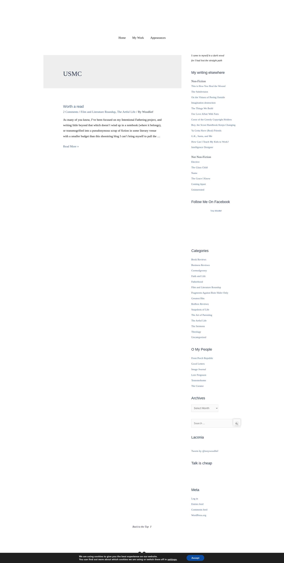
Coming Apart (198, 184)
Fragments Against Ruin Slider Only (209, 292)
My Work (138, 37)
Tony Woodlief (216, 211)
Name (194, 173)
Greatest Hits (197, 298)
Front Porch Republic (202, 358)
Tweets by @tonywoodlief (204, 451)
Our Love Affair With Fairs (205, 114)
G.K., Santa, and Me (201, 136)
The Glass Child (199, 167)
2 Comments (70, 111)
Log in (194, 498)
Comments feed (199, 509)
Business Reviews (200, 265)
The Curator (197, 386)
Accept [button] (195, 558)
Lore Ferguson (198, 375)
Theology (196, 331)
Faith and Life (198, 276)
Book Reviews (198, 259)
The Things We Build (202, 108)
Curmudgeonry (199, 270)
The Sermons (198, 326)
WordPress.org (198, 515)
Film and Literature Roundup (98, 111)
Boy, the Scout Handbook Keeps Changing (213, 125)
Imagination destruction (203, 102)
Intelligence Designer (202, 147)
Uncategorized (198, 337)
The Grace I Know (200, 178)
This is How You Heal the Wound (208, 86)
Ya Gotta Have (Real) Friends (206, 130)
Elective (195, 162)
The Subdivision (199, 91)
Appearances (158, 37)
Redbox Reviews (200, 304)
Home (122, 37)
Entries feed (197, 504)
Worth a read (73, 106)
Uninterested (197, 189)
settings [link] (172, 559)
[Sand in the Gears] (216, 226)
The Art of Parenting (201, 315)
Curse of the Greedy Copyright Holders (211, 119)
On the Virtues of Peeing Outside (208, 97)
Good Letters (198, 363)
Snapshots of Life (200, 309)
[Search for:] (216, 423)
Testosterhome (198, 380)
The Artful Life (126, 111)
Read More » (71, 146)
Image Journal (198, 369)
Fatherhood (197, 281)
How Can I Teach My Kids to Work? (210, 141)
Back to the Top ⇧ (142, 526)
